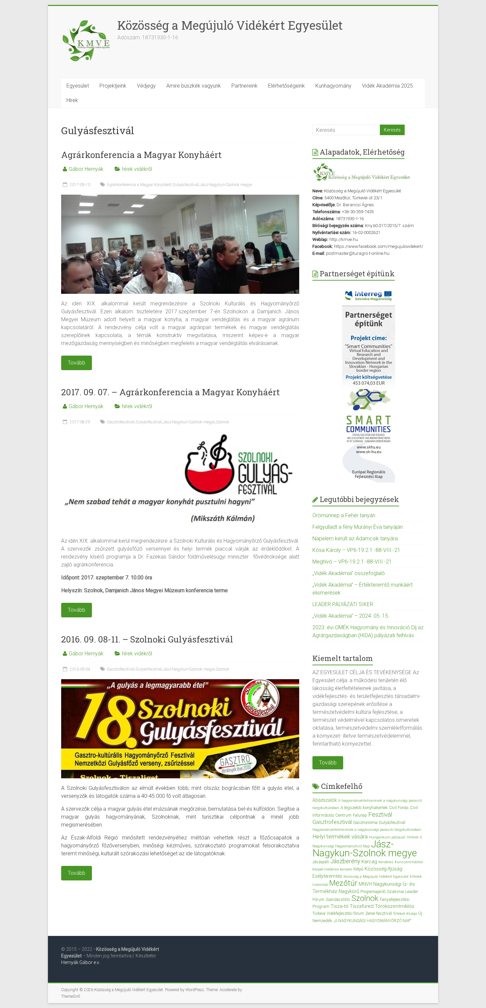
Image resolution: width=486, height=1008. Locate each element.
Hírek (72, 100)
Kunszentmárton (409, 862)
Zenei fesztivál (378, 913)
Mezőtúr (343, 883)
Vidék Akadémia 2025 (387, 86)
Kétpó (358, 869)
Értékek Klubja (405, 913)
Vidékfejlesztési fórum (345, 913)
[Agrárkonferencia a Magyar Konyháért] (180, 198)
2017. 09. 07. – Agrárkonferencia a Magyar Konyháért (170, 392)
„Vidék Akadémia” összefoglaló (348, 573)
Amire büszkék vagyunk (193, 86)
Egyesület (77, 86)
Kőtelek (416, 876)
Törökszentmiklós (394, 906)
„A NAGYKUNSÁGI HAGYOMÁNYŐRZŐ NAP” (372, 920)
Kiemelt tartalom (342, 658)
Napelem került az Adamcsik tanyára (355, 538)
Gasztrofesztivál (121, 422)
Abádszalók (324, 800)
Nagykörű (349, 891)
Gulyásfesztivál (186, 184)
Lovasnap (320, 884)
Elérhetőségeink (286, 86)
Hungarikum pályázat (387, 837)
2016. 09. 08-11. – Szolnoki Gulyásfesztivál (147, 639)
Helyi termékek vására (340, 836)
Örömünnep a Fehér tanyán (343, 515)
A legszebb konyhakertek (364, 807)
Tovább (328, 762)
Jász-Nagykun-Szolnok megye (226, 184)
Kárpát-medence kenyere (332, 869)
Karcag (369, 862)
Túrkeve (318, 913)
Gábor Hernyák (86, 169)
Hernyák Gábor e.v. (81, 962)
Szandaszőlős (338, 899)
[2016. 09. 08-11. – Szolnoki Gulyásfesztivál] (180, 682)
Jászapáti (320, 862)
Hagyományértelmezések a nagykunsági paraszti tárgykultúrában (366, 830)
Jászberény (345, 861)
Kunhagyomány (333, 86)
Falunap (360, 815)
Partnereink (244, 86)
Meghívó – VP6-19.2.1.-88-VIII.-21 (352, 562)
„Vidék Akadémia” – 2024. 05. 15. (350, 616)
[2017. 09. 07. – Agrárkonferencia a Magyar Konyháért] (180, 435)
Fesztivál (380, 814)
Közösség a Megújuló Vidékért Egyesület (230, 25)
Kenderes (386, 862)
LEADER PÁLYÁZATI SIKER (342, 604)
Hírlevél (413, 837)
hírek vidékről (137, 169)
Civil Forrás (399, 807)
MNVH (365, 884)
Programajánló (372, 891)
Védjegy (146, 86)
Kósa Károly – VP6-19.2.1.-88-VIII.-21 (356, 550)
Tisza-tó (339, 906)
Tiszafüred (362, 906)
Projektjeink (113, 86)
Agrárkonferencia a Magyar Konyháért (141, 154)
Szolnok (222, 422)
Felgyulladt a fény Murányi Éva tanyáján (357, 527)
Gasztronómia (365, 822)
